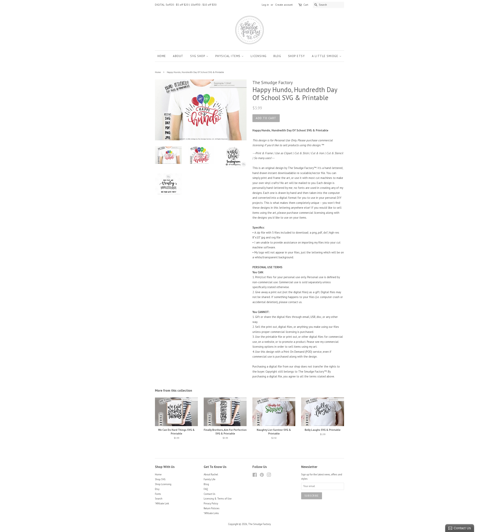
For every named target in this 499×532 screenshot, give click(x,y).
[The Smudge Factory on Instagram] (269, 475)
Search (158, 498)
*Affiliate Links (211, 513)
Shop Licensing (163, 484)
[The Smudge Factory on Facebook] (254, 475)
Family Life (209, 479)
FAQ (206, 489)
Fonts (158, 494)
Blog (277, 56)
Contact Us (209, 494)
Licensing (259, 56)
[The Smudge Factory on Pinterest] (262, 475)
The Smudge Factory (259, 524)
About (178, 56)
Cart (305, 4)
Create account (284, 4)
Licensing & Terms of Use (218, 498)
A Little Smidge (325, 56)
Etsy (157, 489)
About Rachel (211, 474)
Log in (265, 4)
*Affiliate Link (162, 503)
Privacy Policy (211, 503)
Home (161, 56)
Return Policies (211, 508)
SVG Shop (198, 56)
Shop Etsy (296, 56)
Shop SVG (160, 479)
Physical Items (228, 56)
